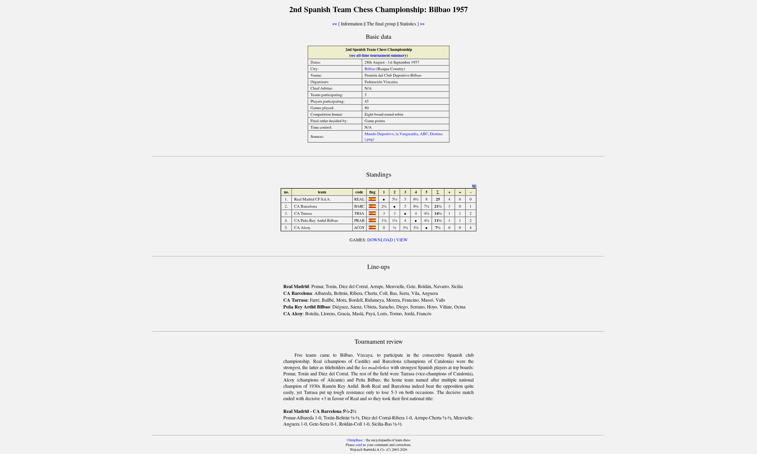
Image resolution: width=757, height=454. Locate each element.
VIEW (402, 240)
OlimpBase (355, 439)
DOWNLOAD (380, 240)
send (358, 444)
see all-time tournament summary (378, 55)
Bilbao (370, 68)
